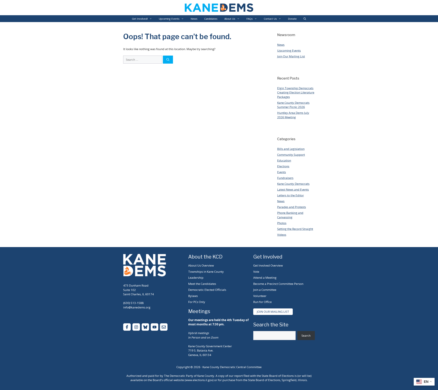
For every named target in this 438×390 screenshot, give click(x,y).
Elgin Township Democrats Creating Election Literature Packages (295, 92)
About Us (229, 18)
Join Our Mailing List (291, 56)
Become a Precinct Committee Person (278, 284)
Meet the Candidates (202, 284)
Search (306, 336)
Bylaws (193, 296)
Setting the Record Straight (295, 229)
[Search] (168, 60)
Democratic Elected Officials (207, 290)
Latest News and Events (293, 189)
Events (281, 172)
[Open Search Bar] (305, 18)
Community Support (291, 155)
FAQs (249, 18)
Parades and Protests (291, 207)
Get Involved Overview (268, 265)
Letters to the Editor (290, 195)
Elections (283, 166)
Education (284, 160)
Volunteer (259, 296)
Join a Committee (264, 290)
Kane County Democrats (293, 184)
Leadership (195, 278)
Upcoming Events (169, 18)
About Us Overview (201, 265)
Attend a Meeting (264, 278)
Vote (256, 272)
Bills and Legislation (291, 149)
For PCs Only (196, 302)
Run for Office (262, 302)
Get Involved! (140, 18)
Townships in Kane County (206, 272)
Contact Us (270, 18)
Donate (292, 18)
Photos (281, 223)
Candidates (210, 18)
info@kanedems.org (136, 307)
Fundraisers (285, 178)
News (194, 18)
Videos (281, 235)
